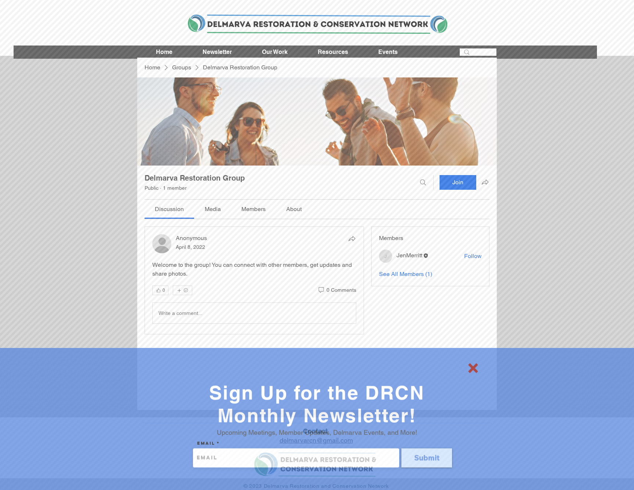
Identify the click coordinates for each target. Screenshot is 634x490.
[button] (473, 361)
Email (206, 437)
